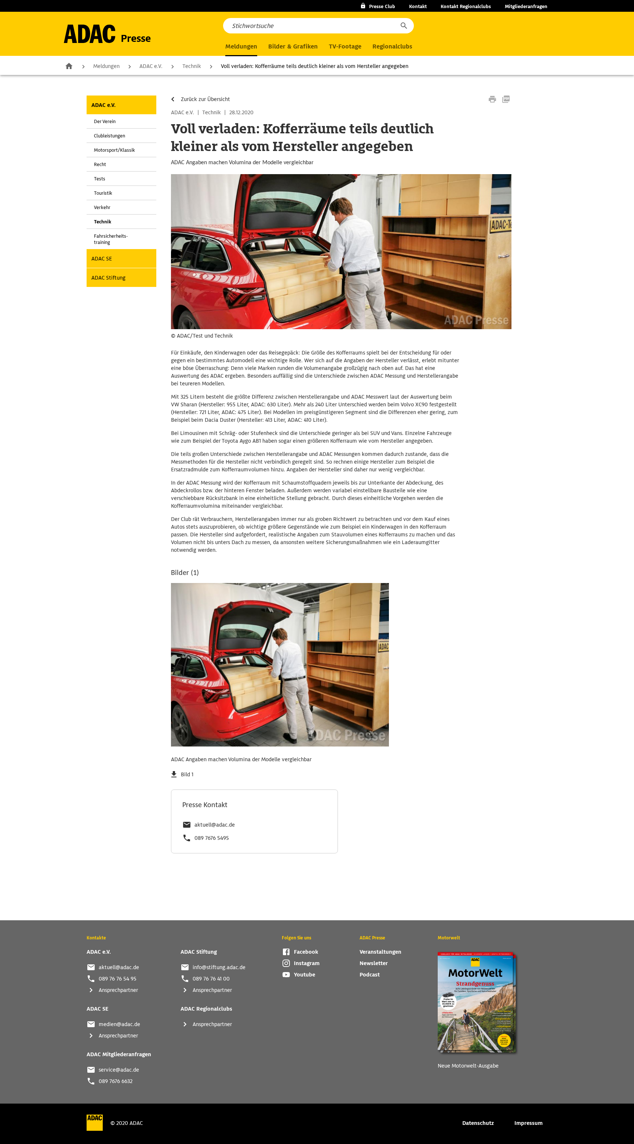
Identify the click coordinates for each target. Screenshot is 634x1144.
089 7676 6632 (115, 1081)
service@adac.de (119, 1069)
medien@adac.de (119, 1024)
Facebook (306, 952)
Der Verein (105, 121)
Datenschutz (478, 1123)
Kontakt (418, 6)
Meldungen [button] (241, 46)
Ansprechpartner (118, 990)
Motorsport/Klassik (114, 150)
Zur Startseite (69, 65)
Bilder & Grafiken (293, 46)
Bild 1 (187, 774)
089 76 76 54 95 (117, 978)
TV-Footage (345, 46)
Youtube (304, 974)
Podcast (370, 974)
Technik (191, 66)
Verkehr (102, 207)
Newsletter (374, 963)
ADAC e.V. (151, 66)
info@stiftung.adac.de (219, 967)
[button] (403, 25)
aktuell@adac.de (214, 824)
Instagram (307, 963)
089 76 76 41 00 (211, 978)
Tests (99, 179)
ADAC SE (101, 258)
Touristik (103, 193)
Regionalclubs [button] (392, 46)
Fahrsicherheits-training (111, 239)
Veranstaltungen (380, 952)
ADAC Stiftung (108, 277)
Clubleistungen (109, 136)
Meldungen (106, 66)
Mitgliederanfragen (526, 6)
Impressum (528, 1123)
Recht (100, 164)
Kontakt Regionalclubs (466, 6)
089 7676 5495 (211, 838)
